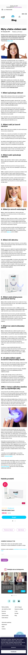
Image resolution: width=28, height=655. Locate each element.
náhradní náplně (8, 456)
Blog (16, 615)
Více (10, 591)
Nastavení (13, 647)
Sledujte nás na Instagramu (15, 569)
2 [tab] (13, 595)
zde (21, 644)
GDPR (3, 626)
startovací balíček (18, 7)
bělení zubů (10, 40)
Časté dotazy (5, 617)
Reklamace (4, 624)
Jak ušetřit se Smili (6, 609)
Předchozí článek (8, 530)
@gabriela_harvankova (7, 583)
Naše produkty (5, 607)
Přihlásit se (4, 560)
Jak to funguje (18, 607)
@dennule (20, 583)
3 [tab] (14, 595)
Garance (4, 613)
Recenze (4, 611)
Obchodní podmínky (6, 622)
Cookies (4, 628)
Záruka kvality (5, 615)
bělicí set (9, 231)
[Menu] (24, 14)
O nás (16, 611)
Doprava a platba (19, 609)
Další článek (21, 530)
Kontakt (16, 613)
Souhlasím (13, 651)
